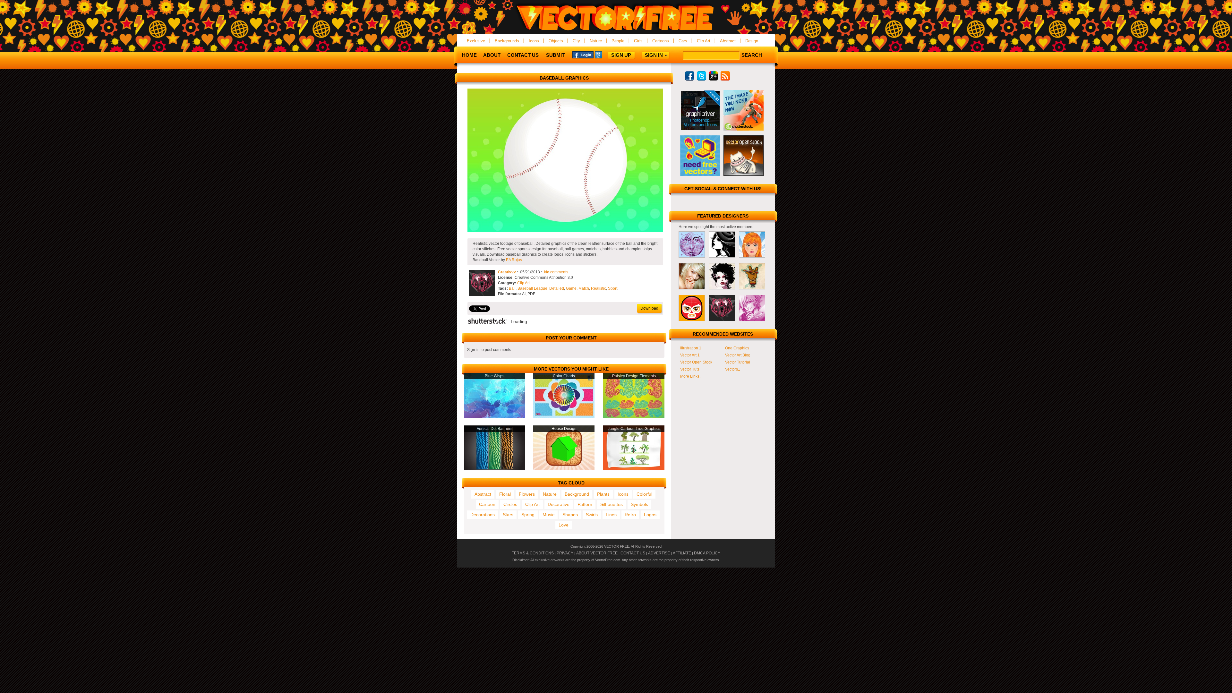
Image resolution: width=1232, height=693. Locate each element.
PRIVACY (565, 553)
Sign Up (621, 55)
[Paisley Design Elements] (633, 416)
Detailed (556, 288)
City (576, 40)
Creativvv (507, 272)
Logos (650, 514)
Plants (603, 494)
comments (556, 272)
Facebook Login (583, 55)
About (492, 55)
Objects (556, 40)
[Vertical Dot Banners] (494, 469)
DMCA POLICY (707, 553)
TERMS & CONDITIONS (533, 553)
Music (548, 514)
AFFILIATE (682, 553)
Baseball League (532, 288)
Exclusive (476, 40)
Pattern (585, 504)
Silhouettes (611, 504)
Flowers (527, 494)
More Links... (691, 376)
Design (751, 40)
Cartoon (487, 504)
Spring (528, 514)
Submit (555, 55)
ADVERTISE (659, 553)
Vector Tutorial (737, 362)
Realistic (598, 288)
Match (583, 288)
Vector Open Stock (696, 362)
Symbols (639, 504)
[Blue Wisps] (494, 416)
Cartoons (660, 40)
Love (564, 524)
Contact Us (523, 55)
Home (469, 55)
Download (649, 308)
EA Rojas (514, 260)
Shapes (570, 514)
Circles (510, 504)
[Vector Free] (616, 31)
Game (571, 288)
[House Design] (564, 469)
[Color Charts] (564, 416)
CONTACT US (632, 553)
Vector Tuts (689, 369)
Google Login (605, 55)
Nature (596, 40)
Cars (683, 40)
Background (577, 494)
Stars (508, 514)
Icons (534, 40)
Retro (630, 514)
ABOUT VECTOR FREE (597, 553)
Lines (611, 514)
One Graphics (737, 348)
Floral (505, 494)
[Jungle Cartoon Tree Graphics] (633, 469)
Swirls (592, 514)
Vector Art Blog (737, 355)
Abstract (728, 40)
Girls (638, 40)
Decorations (482, 514)
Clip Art (703, 40)
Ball (512, 288)
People (618, 40)
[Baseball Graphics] (565, 230)
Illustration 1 (690, 348)
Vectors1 (732, 369)
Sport (612, 288)
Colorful (644, 494)
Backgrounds (507, 40)
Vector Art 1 (690, 355)
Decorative (558, 504)
